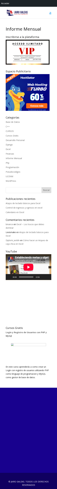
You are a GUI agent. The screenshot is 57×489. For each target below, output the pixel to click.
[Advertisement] (28, 302)
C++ (8, 126)
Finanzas (10, 153)
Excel (8, 149)
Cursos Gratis (12, 135)
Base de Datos (13, 122)
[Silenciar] (42, 277)
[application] (28, 267)
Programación (12, 167)
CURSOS (10, 131)
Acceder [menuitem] (5, 3)
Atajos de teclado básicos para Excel (23, 203)
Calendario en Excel (15, 212)
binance (9, 224)
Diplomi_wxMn (13, 240)
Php (7, 162)
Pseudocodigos (13, 171)
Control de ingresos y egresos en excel (24, 207)
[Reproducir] (9, 277)
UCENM (9, 176)
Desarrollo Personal (15, 140)
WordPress (11, 181)
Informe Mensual (14, 158)
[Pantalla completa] (47, 277)
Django (9, 144)
